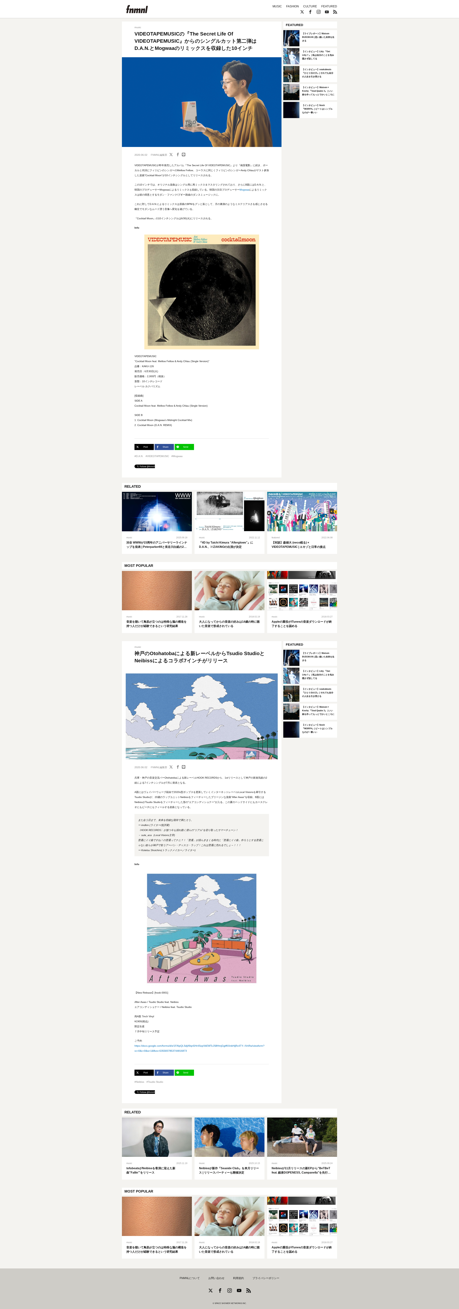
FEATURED (329, 6)
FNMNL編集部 (159, 154)
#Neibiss (139, 1081)
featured (276, 538)
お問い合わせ (216, 1278)
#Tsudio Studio (154, 1081)
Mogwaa (244, 189)
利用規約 (238, 1278)
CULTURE (310, 6)
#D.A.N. (138, 456)
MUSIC (277, 6)
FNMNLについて (190, 1278)
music (137, 27)
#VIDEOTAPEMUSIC (157, 456)
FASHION (292, 6)
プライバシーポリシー (265, 1278)
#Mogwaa (177, 456)
